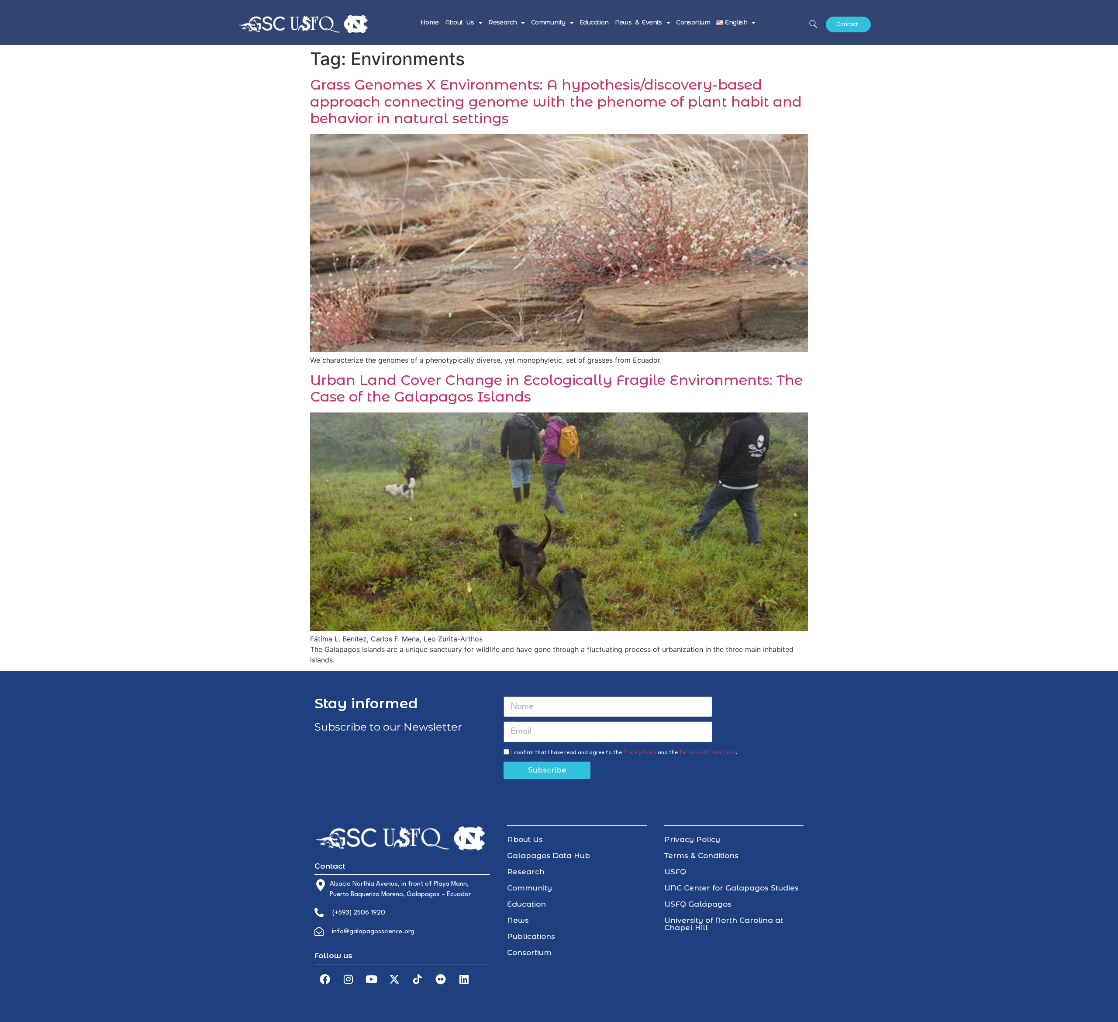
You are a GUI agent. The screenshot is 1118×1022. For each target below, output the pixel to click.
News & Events (638, 22)
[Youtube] (371, 979)
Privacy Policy (639, 752)
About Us (459, 22)
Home (430, 22)
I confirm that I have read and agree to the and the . (624, 752)
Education (594, 22)
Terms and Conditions (707, 752)
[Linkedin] (463, 979)
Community (548, 22)
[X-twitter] (394, 979)
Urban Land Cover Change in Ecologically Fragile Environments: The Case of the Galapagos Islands (556, 388)
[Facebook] (324, 979)
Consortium (693, 22)
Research (502, 22)
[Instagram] (348, 979)
